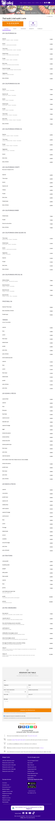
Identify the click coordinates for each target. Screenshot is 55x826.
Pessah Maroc (31, 777)
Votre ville (6, 694)
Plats (14, 28)
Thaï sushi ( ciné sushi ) (32, 735)
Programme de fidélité (7, 793)
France (18, 20)
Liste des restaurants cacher (8, 760)
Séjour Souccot (31, 764)
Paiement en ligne (6, 800)
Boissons (23, 28)
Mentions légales (6, 789)
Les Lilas (14, 20)
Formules (39, 28)
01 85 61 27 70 (32, 791)
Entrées (6, 28)
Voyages (21, 2)
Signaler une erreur (6, 797)
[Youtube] (30, 813)
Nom (5, 680)
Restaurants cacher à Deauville (9, 764)
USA (43, 2)
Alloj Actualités (5, 802)
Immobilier (37, 2)
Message (6, 699)
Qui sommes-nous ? (6, 787)
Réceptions (29, 2)
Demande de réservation (27, 710)
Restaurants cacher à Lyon (8, 767)
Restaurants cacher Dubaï (7, 771)
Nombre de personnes (33, 689)
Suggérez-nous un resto (7, 791)
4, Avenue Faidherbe (7, 20)
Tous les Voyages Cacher (33, 760)
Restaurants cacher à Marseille (9, 769)
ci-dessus (42, 747)
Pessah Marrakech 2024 (33, 773)
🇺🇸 (53, 2)
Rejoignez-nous (5, 795)
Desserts (31, 28)
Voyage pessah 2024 (32, 769)
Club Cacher (30, 762)
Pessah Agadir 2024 (32, 775)
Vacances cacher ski (32, 767)
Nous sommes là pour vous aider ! (33, 816)
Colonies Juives (31, 771)
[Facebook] (23, 813)
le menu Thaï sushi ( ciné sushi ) (18, 739)
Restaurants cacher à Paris (8, 762)
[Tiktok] (33, 813)
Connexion (4, 782)
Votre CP (30, 694)
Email (29, 685)
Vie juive (33, 2)
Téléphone (6, 685)
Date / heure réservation (9, 689)
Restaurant (25, 2)
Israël (40, 2)
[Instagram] (26, 813)
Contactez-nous (5, 785)
